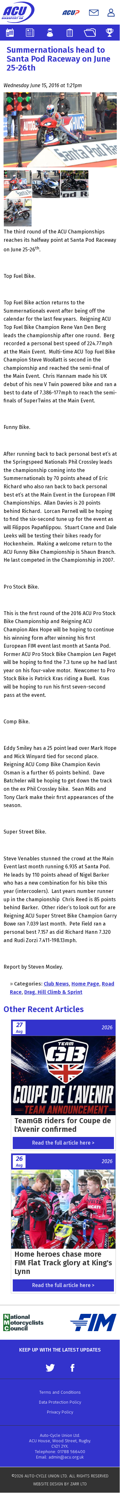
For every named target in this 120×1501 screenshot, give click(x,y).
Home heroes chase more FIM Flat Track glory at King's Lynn (63, 1263)
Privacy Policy (60, 1412)
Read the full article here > (63, 1143)
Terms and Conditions (60, 1392)
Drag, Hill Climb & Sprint (53, 992)
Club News (56, 984)
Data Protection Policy (60, 1402)
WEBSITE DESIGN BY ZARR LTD (60, 1484)
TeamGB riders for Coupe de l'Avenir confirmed (62, 1125)
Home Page (85, 984)
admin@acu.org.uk (66, 1457)
